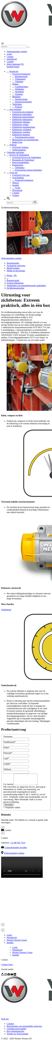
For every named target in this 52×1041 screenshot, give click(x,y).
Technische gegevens (16, 265)
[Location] (2, 975)
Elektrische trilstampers (22, 119)
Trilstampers (20, 79)
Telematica (19, 167)
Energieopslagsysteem (24, 137)
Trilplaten (19, 81)
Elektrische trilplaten (21, 122)
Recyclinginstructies (15, 1031)
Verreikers (19, 91)
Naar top (5, 1019)
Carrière (10, 61)
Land (6, 758)
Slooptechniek (21, 99)
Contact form (7, 964)
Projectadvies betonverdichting (28, 170)
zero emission (15, 109)
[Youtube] (12, 975)
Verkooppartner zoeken (17, 51)
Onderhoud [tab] (6, 609)
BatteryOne (17, 142)
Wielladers (19, 89)
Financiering (17, 165)
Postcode (7, 753)
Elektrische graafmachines (23, 127)
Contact (10, 56)
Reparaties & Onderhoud (23, 160)
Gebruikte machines (15, 152)
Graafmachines (21, 86)
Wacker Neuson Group (17, 940)
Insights (15, 185)
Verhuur (13, 145)
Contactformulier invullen (15, 847)
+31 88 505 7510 (17, 843)
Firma (6, 747)
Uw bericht (8, 784)
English (10, 66)
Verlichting (17, 104)
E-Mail (7, 764)
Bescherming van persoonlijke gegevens (24, 1026)
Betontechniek (21, 76)
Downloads (17, 190)
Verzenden (8, 805)
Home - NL (12, 275)
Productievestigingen (24, 180)
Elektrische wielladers (21, 129)
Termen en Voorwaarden (17, 1034)
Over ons (13, 172)
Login (9, 54)
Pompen (18, 107)
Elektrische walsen (20, 124)
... (7, 278)
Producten (13, 71)
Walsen (15, 84)
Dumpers (19, 94)
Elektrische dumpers (21, 134)
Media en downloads (16, 270)
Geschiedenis (18, 177)
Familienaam (9, 742)
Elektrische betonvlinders (23, 117)
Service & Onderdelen (19, 155)
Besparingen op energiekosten (25, 140)
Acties (17, 188)
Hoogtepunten (13, 263)
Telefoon (7, 769)
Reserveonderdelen (20, 162)
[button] (15, 64)
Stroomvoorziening (23, 102)
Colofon (10, 1023)
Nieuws (15, 183)
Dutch (16, 66)
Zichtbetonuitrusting (15, 288)
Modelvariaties (13, 268)
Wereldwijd (12, 59)
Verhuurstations (19, 150)
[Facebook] (9, 975)
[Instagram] (5, 975)
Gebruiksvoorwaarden (16, 1029)
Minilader (16, 97)
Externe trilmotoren (15, 283)
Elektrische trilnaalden (22, 114)
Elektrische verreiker (21, 132)
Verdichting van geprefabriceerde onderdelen (26, 285)
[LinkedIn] (15, 975)
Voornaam (7, 736)
